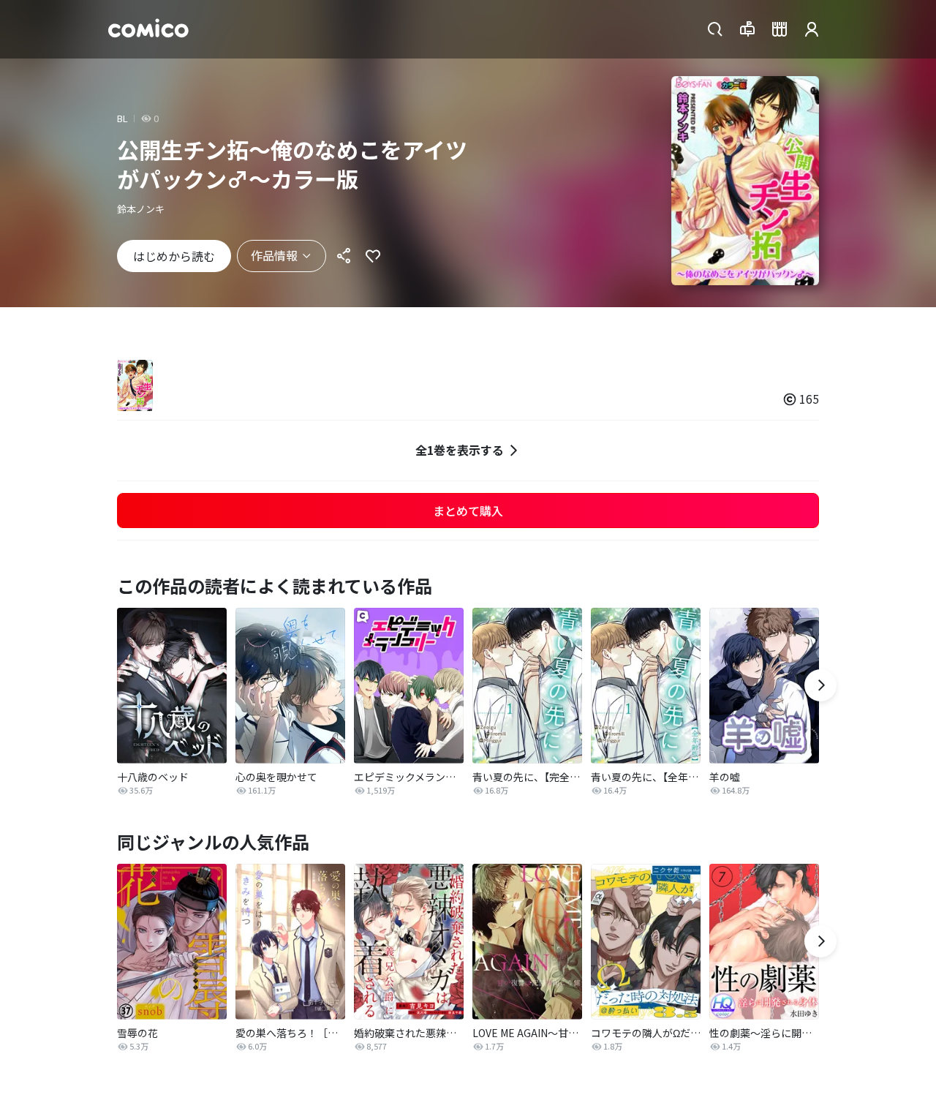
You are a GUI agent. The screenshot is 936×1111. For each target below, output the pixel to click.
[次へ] (820, 685)
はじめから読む (174, 256)
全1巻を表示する (459, 450)
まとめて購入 (468, 510)
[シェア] (343, 256)
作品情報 (274, 255)
